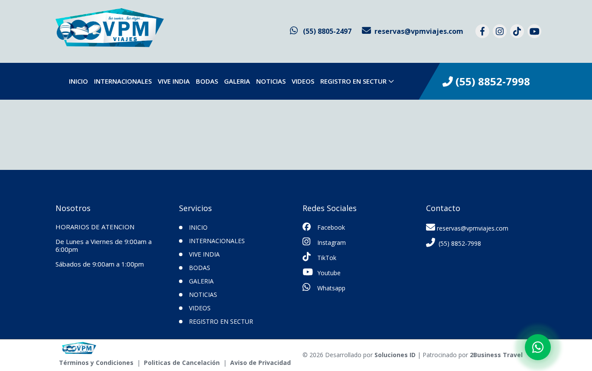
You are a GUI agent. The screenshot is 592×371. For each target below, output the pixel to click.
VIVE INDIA (174, 81)
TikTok (326, 258)
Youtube (328, 273)
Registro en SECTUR (353, 81)
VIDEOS (303, 81)
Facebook (330, 227)
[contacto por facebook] (482, 31)
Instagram (331, 242)
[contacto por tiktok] (517, 31)
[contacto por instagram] (500, 31)
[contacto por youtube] (534, 31)
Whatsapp (330, 288)
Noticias (271, 81)
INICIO (78, 81)
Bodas (207, 81)
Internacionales (123, 81)
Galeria (237, 81)
